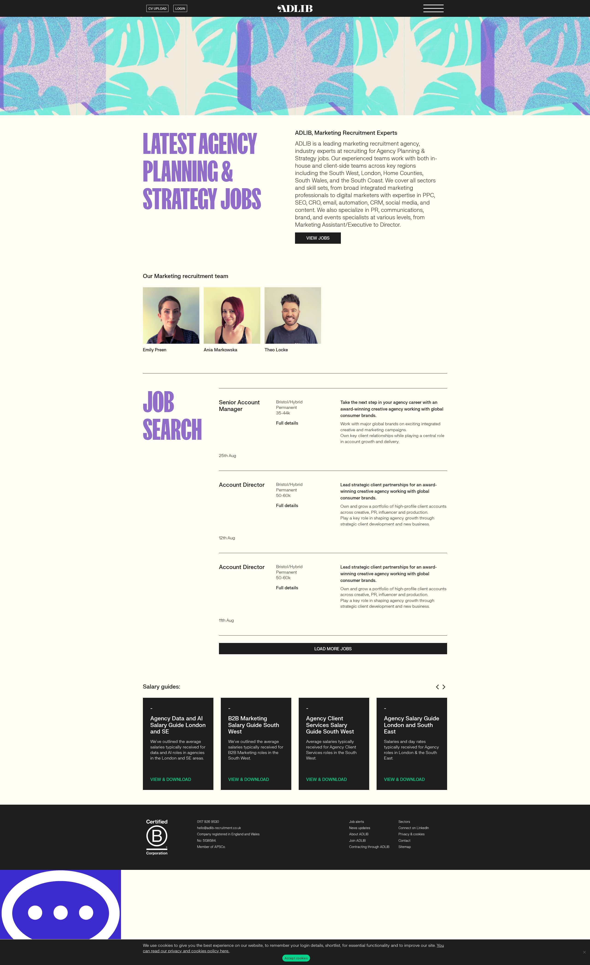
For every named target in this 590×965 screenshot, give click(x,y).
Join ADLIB (357, 841)
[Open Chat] (60, 917)
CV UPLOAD (157, 9)
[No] (584, 952)
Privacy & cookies (411, 834)
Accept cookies (296, 958)
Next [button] (444, 687)
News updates (359, 828)
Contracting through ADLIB (369, 847)
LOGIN (180, 9)
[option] (173, 322)
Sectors (404, 822)
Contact (404, 841)
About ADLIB (358, 834)
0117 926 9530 (208, 822)
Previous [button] (437, 687)
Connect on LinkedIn (413, 828)
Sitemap (404, 847)
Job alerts (356, 822)
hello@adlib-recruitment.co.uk (219, 828)
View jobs (318, 238)
